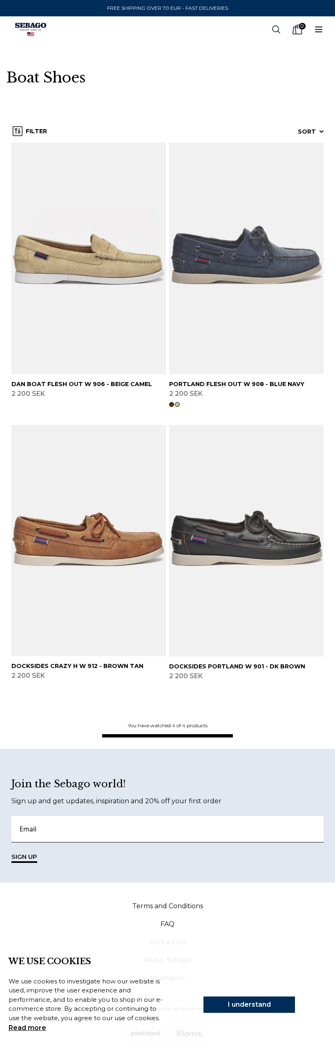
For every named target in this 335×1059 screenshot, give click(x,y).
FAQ (167, 924)
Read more (27, 1028)
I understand (249, 1004)
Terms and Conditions (167, 906)
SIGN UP (24, 856)
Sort (307, 131)
